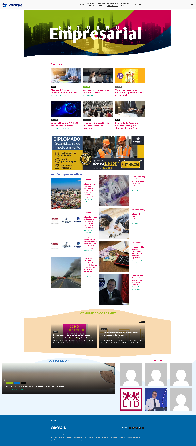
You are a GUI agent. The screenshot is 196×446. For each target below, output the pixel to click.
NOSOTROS (81, 5)
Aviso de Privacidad (55, 435)
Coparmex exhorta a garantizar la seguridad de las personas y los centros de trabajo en (90, 265)
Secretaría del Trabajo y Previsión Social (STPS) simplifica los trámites (126, 125)
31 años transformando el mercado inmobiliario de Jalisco (119, 333)
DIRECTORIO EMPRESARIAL (125, 5)
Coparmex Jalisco (85, 441)
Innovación (55, 119)
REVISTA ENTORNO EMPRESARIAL (112, 5)
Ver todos (142, 64)
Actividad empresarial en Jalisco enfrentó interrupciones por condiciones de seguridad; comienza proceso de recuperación (90, 188)
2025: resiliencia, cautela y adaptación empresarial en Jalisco (138, 214)
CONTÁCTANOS (136, 5)
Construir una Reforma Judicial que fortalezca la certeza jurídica (138, 280)
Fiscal (53, 86)
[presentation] (4, 380)
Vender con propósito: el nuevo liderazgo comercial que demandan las (130, 92)
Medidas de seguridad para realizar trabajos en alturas (36, 386)
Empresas (20, 382)
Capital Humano (11, 382)
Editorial (118, 86)
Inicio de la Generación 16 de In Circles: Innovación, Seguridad (97, 125)
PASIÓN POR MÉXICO (101, 5)
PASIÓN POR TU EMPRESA (90, 5)
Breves (55, 331)
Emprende (86, 86)
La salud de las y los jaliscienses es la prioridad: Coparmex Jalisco (138, 181)
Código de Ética (65, 435)
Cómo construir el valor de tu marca (71, 335)
